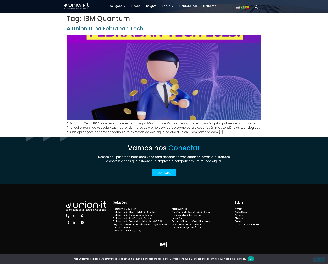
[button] (256, 7)
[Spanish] (247, 7)
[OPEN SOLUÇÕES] (124, 6)
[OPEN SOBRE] (172, 6)
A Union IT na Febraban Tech (105, 28)
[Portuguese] (243, 7)
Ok (250, 258)
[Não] (319, 259)
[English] (238, 7)
